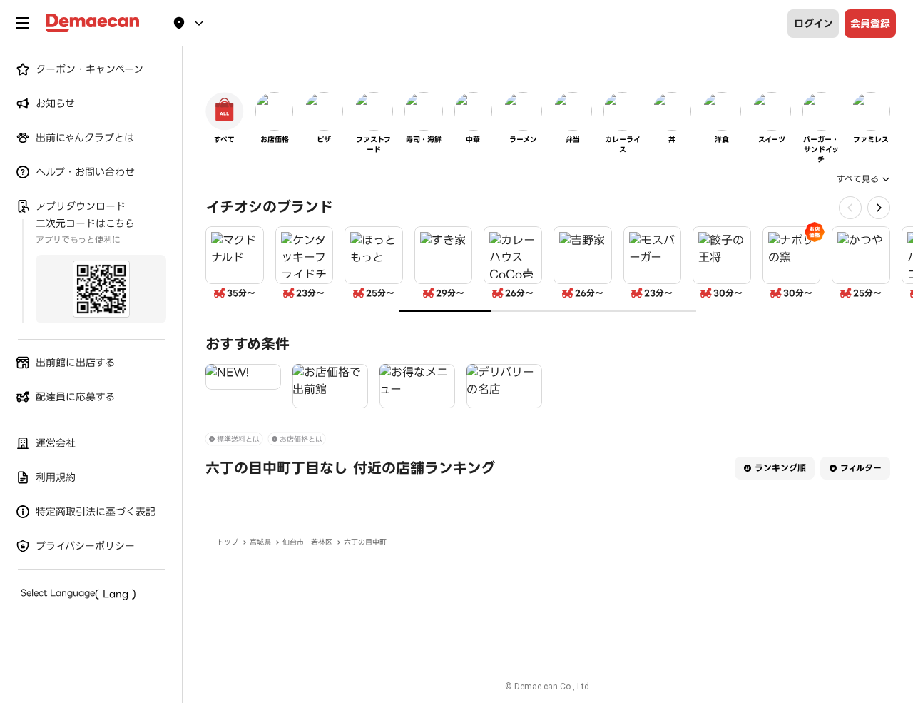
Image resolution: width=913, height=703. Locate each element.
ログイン (813, 23)
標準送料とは (238, 439)
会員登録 (870, 23)
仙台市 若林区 (307, 542)
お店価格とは (301, 439)
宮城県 (260, 542)
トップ (227, 542)
